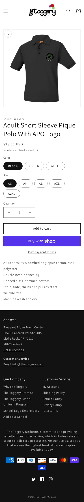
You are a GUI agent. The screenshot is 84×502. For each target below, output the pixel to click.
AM (25, 183)
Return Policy (52, 399)
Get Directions (13, 350)
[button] (6, 11)
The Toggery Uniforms (46, 497)
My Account (51, 387)
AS (10, 183)
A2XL (11, 194)
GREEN (34, 166)
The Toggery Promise (18, 393)
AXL (57, 183)
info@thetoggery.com (28, 364)
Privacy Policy (52, 405)
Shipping (8, 150)
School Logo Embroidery (21, 411)
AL (41, 183)
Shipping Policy (54, 393)
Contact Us (50, 411)
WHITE (55, 166)
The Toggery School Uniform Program (17, 401)
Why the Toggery (15, 387)
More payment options (42, 252)
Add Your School (15, 417)
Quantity (9, 203)
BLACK (13, 166)
